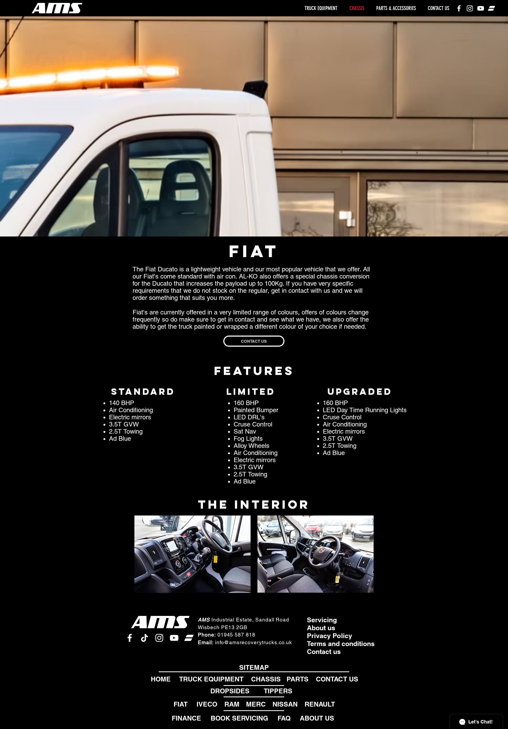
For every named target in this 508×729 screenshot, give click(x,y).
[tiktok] (144, 638)
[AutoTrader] (491, 8)
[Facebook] (459, 8)
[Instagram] (470, 8)
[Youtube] (481, 8)
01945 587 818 (236, 635)
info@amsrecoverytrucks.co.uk (253, 642)
